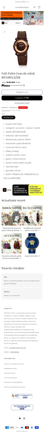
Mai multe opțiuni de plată (22, 103)
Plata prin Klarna (9, 373)
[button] (4, 7)
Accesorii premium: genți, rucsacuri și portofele (11, 257)
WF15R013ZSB (8, 117)
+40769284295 (14, 352)
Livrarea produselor (10, 378)
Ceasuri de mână (31, 256)
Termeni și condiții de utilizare (14, 364)
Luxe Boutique (24, 431)
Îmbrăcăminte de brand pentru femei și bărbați (11, 229)
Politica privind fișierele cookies (14, 387)
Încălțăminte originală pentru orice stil (32, 229)
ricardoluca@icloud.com (17, 348)
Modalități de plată (10, 368)
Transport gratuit (6, 110)
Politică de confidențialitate (13, 382)
